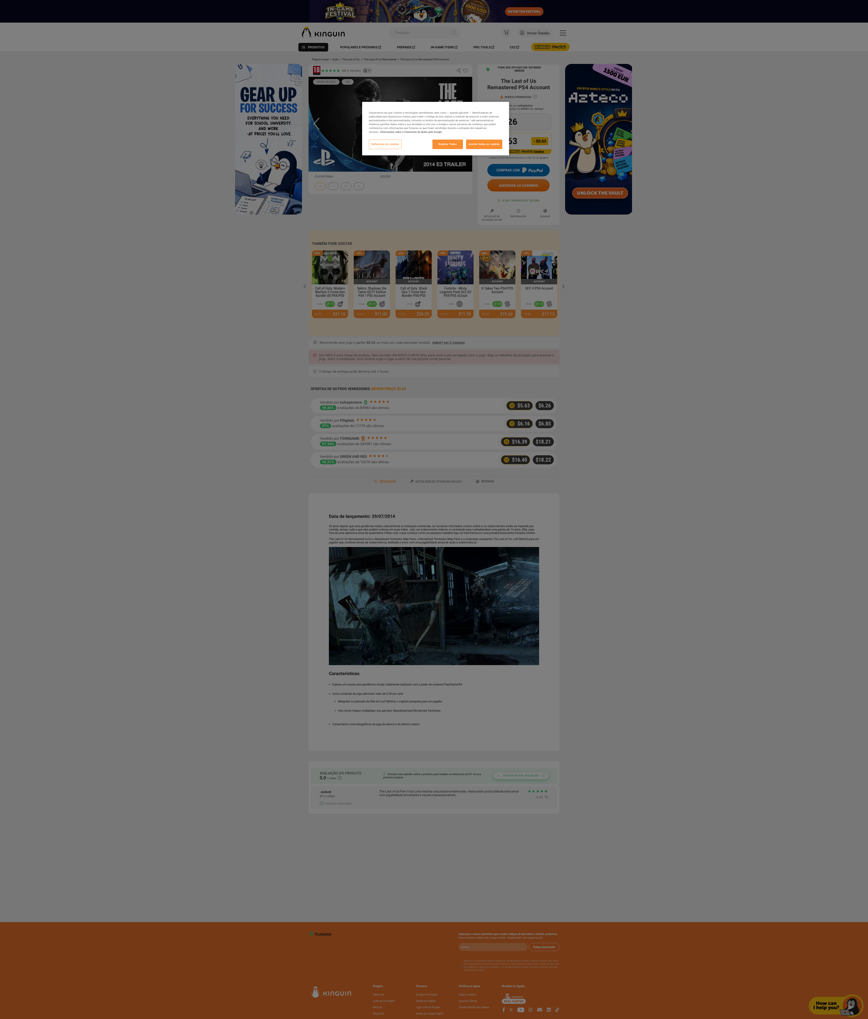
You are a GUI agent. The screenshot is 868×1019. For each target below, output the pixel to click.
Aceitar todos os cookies (484, 144)
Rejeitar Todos (448, 144)
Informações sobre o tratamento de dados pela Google (411, 132)
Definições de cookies (385, 144)
